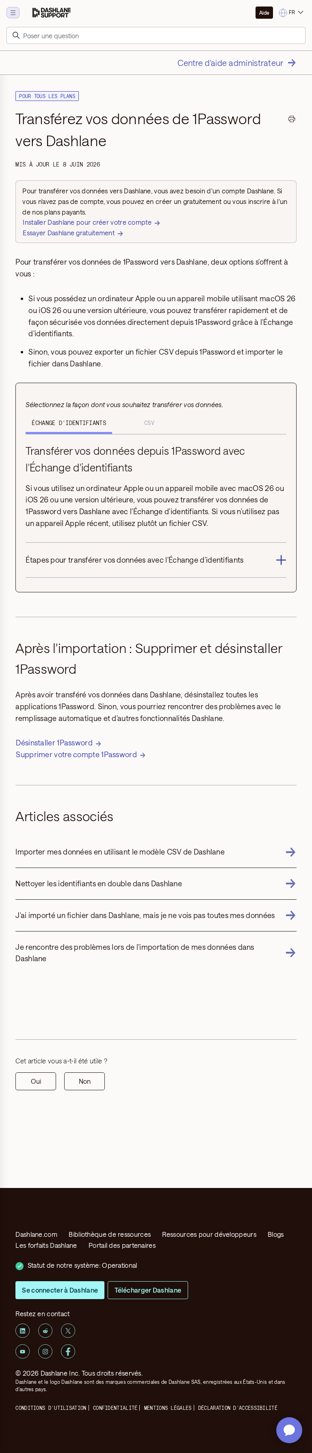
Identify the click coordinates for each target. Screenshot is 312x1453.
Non (85, 1081)
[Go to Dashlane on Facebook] (68, 1351)
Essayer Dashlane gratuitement (69, 233)
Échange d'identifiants (69, 422)
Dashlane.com (36, 1234)
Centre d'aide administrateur (230, 63)
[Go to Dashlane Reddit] (45, 1331)
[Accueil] (51, 13)
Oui (36, 1081)
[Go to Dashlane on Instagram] (45, 1351)
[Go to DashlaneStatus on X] (68, 1331)
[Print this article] (292, 120)
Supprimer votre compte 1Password (76, 754)
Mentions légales (168, 1408)
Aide (264, 12)
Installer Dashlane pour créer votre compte (87, 222)
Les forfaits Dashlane (46, 1245)
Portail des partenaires (122, 1245)
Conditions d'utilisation (50, 1408)
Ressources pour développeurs (209, 1234)
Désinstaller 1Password (54, 742)
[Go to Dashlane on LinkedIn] (22, 1331)
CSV (149, 422)
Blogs (276, 1234)
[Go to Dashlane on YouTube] (22, 1351)
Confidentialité (115, 1408)
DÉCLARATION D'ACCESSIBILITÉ (237, 1408)
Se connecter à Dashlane (60, 1290)
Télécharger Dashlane (148, 1290)
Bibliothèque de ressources (110, 1234)
